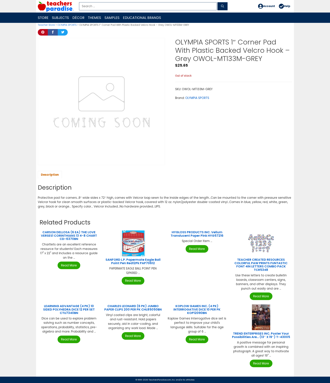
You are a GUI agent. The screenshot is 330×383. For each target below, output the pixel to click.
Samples (111, 17)
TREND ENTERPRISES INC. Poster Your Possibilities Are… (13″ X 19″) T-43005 (261, 335)
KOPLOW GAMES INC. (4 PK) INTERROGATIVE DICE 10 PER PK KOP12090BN (197, 309)
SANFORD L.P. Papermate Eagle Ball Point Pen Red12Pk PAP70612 (133, 261)
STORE (43, 17)
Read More (69, 265)
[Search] (222, 6)
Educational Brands (142, 17)
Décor (78, 17)
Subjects (60, 17)
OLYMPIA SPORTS (67, 25)
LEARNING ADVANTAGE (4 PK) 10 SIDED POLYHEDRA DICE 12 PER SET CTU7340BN (69, 309)
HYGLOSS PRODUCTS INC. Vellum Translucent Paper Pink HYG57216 (197, 234)
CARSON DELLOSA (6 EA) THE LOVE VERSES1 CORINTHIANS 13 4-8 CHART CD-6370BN (69, 235)
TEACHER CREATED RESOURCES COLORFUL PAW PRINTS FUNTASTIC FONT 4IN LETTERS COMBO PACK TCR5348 (261, 264)
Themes (94, 17)
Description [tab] (50, 175)
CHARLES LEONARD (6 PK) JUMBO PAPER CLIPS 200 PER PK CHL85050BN (133, 308)
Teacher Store (46, 25)
